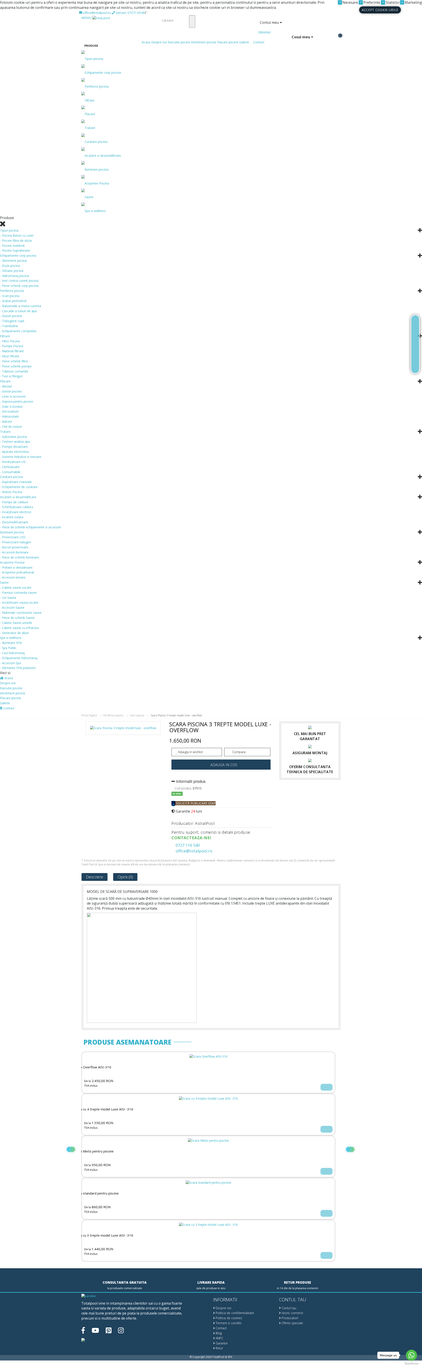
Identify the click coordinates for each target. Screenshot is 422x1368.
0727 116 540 (187, 845)
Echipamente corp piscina (103, 72)
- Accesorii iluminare (14, 552)
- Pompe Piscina (11, 346)
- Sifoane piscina (11, 271)
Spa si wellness (95, 211)
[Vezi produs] (326, 1087)
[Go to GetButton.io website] (411, 1363)
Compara (238, 752)
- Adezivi (6, 421)
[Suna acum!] (415, 344)
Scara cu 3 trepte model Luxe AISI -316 (103, 1235)
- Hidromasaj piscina (14, 276)
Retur (219, 1348)
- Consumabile (10, 472)
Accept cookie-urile (380, 10)
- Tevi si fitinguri (11, 376)
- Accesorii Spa (10, 663)
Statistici (392, 2)
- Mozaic (6, 386)
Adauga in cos (223, 764)
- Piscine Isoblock (12, 245)
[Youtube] (95, 1330)
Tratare (90, 128)
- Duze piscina (10, 266)
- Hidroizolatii (9, 416)
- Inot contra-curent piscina (19, 280)
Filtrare (90, 100)
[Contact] (415, 365)
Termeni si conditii (228, 1323)
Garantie (221, 1343)
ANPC (219, 1338)
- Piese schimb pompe (16, 366)
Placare (90, 114)
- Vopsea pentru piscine (16, 401)
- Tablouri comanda (14, 371)
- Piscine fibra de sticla (16, 240)
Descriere (94, 876)
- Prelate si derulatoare (16, 567)
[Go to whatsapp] (411, 1355)
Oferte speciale (292, 1323)
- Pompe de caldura (14, 502)
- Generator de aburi (14, 633)
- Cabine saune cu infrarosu (19, 628)
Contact (258, 42)
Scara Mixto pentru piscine (94, 1151)
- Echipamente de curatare (19, 487)
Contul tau (288, 1308)
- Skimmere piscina (13, 260)
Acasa (145, 42)
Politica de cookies (228, 1318)
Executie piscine (179, 42)
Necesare (350, 2)
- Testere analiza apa (15, 441)
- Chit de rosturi (11, 426)
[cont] (258, 28)
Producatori (289, 1318)
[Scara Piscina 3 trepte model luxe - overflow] (123, 730)
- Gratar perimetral (13, 301)
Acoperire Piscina (97, 183)
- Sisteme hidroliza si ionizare (20, 457)
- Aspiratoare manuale (16, 482)
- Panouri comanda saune (18, 592)
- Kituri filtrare (9, 356)
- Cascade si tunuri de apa (18, 311)
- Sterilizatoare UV (12, 462)
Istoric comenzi (292, 1313)
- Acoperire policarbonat (17, 572)
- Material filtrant (12, 351)
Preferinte (371, 2)
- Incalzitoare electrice (15, 512)
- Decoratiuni (9, 411)
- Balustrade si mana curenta (20, 306)
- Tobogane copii (12, 321)
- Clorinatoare (10, 467)
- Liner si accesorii (12, 396)
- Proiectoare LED (12, 537)
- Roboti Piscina (11, 492)
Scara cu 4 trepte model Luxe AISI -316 (103, 1109)
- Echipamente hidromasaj (18, 658)
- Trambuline (9, 326)
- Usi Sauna (8, 598)
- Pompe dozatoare (14, 446)
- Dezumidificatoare (14, 522)
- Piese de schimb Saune (17, 618)
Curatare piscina (96, 142)
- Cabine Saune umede (16, 623)
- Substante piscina (13, 437)
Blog (218, 1333)
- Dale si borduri (11, 406)
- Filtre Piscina (10, 341)
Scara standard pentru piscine (96, 1193)
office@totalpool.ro (96, 13)
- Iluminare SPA (11, 643)
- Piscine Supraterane (15, 250)
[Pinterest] (108, 1330)
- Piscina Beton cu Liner (17, 235)
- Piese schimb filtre (14, 361)
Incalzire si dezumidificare (103, 155)
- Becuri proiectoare (14, 547)
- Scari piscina (9, 296)
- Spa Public (8, 648)
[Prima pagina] (415, 323)
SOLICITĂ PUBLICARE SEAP (195, 803)
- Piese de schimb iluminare (19, 557)
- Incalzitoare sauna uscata (19, 602)
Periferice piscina (97, 86)
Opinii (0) (125, 876)
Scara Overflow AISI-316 (92, 1067)
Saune (89, 197)
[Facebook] (83, 1330)
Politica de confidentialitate (234, 1313)
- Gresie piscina (11, 391)
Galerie (244, 42)
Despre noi (159, 42)
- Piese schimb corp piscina (19, 286)
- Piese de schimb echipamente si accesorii (30, 527)
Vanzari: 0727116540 (130, 13)
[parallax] (88, 1296)
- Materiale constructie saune (21, 612)
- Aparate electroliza (14, 452)
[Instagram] (121, 1330)
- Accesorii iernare (12, 577)
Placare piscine (227, 42)
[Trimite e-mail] (415, 355)
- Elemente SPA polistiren (18, 668)
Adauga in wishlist (190, 752)
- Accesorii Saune (12, 607)
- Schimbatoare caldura (16, 507)
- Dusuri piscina (11, 316)
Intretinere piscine (203, 42)
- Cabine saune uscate (15, 587)
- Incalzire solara (11, 517)
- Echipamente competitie (18, 331)
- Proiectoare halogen (15, 542)
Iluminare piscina (96, 169)
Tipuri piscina (94, 59)
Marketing (413, 2)
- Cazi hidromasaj (12, 653)
